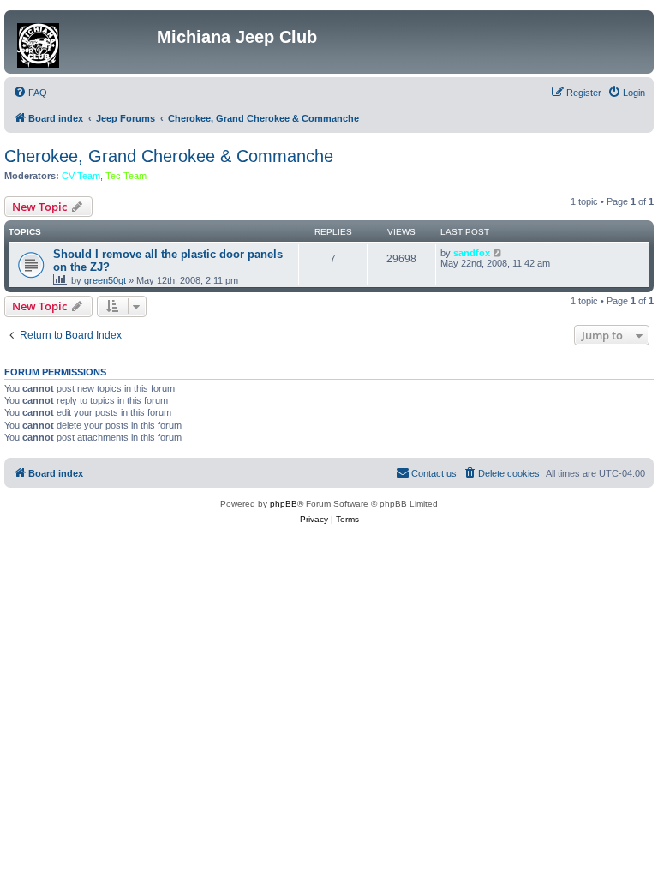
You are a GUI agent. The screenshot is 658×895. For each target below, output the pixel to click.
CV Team (81, 176)
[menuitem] (30, 92)
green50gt (105, 280)
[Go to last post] (498, 253)
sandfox (471, 253)
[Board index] (83, 42)
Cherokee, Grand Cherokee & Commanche (168, 156)
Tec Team (126, 176)
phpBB (283, 503)
